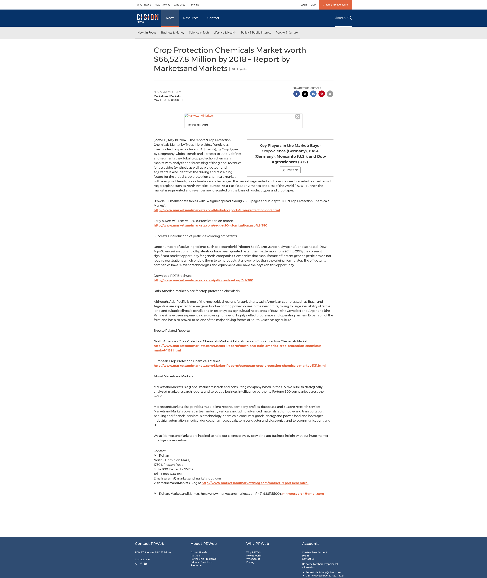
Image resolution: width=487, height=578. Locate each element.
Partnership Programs (203, 558)
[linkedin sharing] (313, 94)
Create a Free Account (335, 4)
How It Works (162, 4)
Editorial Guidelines (201, 562)
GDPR (314, 4)
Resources (190, 18)
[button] (243, 116)
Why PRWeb (144, 4)
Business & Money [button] (172, 32)
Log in (305, 555)
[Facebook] (141, 564)
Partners (196, 555)
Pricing (195, 4)
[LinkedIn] (145, 564)
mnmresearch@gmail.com (303, 494)
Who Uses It (180, 4)
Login (304, 4)
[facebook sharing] (296, 94)
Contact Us (141, 559)
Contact (213, 18)
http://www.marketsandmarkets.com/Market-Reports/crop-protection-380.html (217, 210)
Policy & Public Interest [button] (256, 32)
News (170, 18)
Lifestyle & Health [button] (225, 32)
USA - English (238, 69)
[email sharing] (330, 94)
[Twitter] (137, 564)
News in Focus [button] (147, 32)
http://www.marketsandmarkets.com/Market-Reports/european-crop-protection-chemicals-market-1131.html (240, 365)
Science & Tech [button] (199, 32)
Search (340, 18)
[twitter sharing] (305, 94)
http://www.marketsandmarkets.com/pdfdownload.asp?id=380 (203, 280)
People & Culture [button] (287, 32)
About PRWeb (199, 552)
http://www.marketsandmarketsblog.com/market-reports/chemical (255, 483)
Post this (292, 170)
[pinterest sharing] (321, 94)
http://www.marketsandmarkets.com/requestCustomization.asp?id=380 (210, 225)
